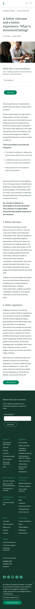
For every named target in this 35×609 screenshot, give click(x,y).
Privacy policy (8, 594)
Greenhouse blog (8, 11)
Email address (9, 80)
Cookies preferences (11, 597)
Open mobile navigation (30, 3)
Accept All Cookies (12, 603)
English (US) (7, 561)
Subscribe (10, 92)
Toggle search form (27, 3)
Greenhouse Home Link (3, 3)
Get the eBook (11, 382)
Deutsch (6, 566)
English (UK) (7, 564)
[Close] (33, 583)
